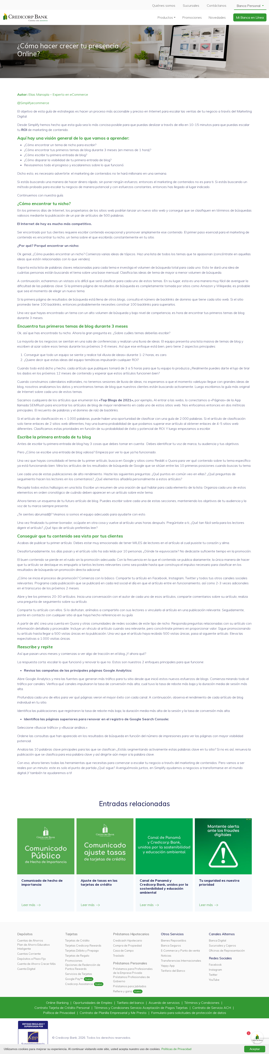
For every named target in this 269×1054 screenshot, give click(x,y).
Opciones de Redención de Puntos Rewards (82, 966)
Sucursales (191, 5)
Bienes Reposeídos (173, 940)
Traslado (118, 955)
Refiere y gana (122, 991)
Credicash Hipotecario (127, 940)
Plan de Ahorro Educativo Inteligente (33, 946)
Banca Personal (249, 6)
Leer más (28, 905)
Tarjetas (71, 934)
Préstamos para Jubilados (129, 986)
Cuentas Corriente (29, 953)
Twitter (213, 974)
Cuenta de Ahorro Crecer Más (36, 963)
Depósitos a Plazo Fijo (31, 958)
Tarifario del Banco (173, 970)
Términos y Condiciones (202, 1002)
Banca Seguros (171, 945)
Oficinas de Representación (227, 950)
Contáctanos (216, 5)
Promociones (192, 17)
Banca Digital (217, 940)
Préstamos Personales (130, 963)
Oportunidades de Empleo (93, 1002)
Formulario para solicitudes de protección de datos (188, 1013)
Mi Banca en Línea (250, 17)
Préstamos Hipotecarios (131, 934)
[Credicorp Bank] (25, 17)
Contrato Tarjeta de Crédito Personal (62, 1008)
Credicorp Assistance (79, 984)
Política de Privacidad (59, 1013)
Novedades (217, 17)
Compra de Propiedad (127, 945)
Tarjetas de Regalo (77, 955)
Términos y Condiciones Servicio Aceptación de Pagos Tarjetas (141, 1008)
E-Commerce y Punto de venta (180, 950)
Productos (165, 17)
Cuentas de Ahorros (30, 940)
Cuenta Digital (26, 968)
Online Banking (57, 1002)
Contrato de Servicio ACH (212, 1008)
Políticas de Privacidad (176, 1049)
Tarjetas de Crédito (77, 940)
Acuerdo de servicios (165, 1002)
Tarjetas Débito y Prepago (82, 950)
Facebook (215, 964)
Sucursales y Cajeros (222, 945)
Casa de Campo (123, 950)
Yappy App (168, 965)
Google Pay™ (74, 979)
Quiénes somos (163, 5)
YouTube (214, 979)
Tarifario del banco (131, 1002)
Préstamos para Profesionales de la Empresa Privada (133, 970)
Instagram (215, 969)
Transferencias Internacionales (181, 960)
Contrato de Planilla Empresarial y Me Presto (113, 1013)
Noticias (166, 955)
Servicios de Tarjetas (78, 974)
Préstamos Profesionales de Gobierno (131, 979)
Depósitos (25, 934)
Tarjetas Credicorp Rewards (83, 945)
